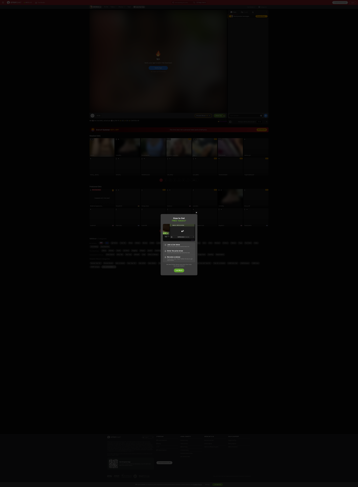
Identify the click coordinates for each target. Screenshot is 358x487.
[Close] (196, 212)
